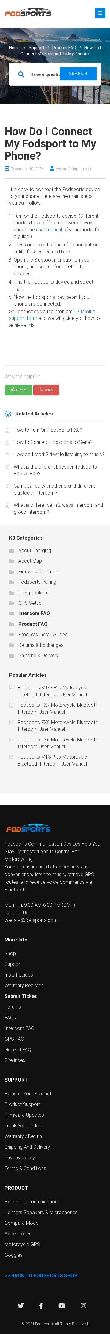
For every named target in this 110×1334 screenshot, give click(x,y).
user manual (49, 230)
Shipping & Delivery (38, 655)
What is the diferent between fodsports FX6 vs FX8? (55, 470)
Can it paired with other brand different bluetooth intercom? (54, 489)
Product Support (22, 1104)
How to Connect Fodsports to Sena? (53, 442)
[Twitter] (20, 1306)
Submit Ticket (21, 996)
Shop (10, 953)
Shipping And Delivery (27, 1147)
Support (13, 964)
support (36, 47)
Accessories (18, 1234)
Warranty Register (24, 985)
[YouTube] (62, 1306)
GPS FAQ (14, 1039)
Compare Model (22, 1223)
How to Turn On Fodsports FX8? (48, 430)
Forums (13, 1007)
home (15, 47)
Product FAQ (64, 47)
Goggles (14, 1255)
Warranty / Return (23, 1136)
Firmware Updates (38, 572)
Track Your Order (22, 1126)
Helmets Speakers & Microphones (41, 1212)
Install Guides (19, 975)
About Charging (34, 550)
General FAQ (18, 1050)
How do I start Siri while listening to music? (59, 454)
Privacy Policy (20, 1158)
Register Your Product (28, 1094)
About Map (30, 561)
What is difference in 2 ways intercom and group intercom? (58, 508)
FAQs (10, 1017)
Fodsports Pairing (37, 582)
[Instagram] (83, 1306)
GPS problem (32, 593)
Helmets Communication (31, 1202)
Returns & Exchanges (41, 645)
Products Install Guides (43, 634)
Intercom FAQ (34, 613)
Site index (15, 1060)
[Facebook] (41, 1306)
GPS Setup (30, 603)
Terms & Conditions (25, 1168)
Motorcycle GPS (22, 1244)
